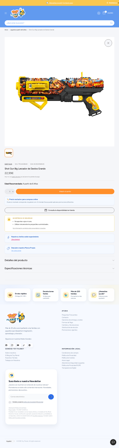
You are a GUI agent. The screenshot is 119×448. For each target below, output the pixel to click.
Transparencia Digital (69, 368)
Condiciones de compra (70, 353)
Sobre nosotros (10, 353)
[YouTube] (19, 345)
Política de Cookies (68, 358)
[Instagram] (13, 345)
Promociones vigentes (69, 330)
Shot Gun (8, 164)
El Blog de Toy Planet (12, 355)
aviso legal (40, 402)
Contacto (65, 317)
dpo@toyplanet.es (38, 416)
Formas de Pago (67, 322)
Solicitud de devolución (70, 327)
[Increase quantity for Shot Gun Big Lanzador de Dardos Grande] (13, 191)
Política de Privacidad (69, 355)
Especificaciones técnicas (18, 268)
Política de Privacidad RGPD (71, 365)
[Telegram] (30, 345)
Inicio (6, 30)
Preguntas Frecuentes (69, 315)
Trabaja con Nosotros (12, 360)
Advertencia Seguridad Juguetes (73, 363)
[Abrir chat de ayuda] (113, 442)
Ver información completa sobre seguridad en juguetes (29, 228)
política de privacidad (29, 402)
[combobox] (59, 23)
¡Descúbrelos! (15, 239)
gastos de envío (16, 177)
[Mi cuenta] (98, 13)
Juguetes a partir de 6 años (18, 30)
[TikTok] (25, 345)
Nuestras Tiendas (11, 358)
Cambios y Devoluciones (70, 325)
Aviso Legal (65, 360)
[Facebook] (7, 345)
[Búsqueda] (111, 23)
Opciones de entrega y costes (72, 320)
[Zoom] (108, 43)
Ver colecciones (16, 250)
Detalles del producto (16, 260)
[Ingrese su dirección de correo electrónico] (51, 397)
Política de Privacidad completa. (17, 418)
